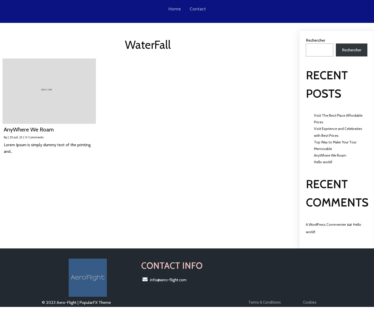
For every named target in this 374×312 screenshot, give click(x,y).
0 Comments (34, 137)
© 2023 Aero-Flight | (60, 302)
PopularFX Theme (95, 302)
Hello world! (323, 162)
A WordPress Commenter (326, 224)
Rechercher (315, 40)
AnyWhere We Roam (330, 155)
